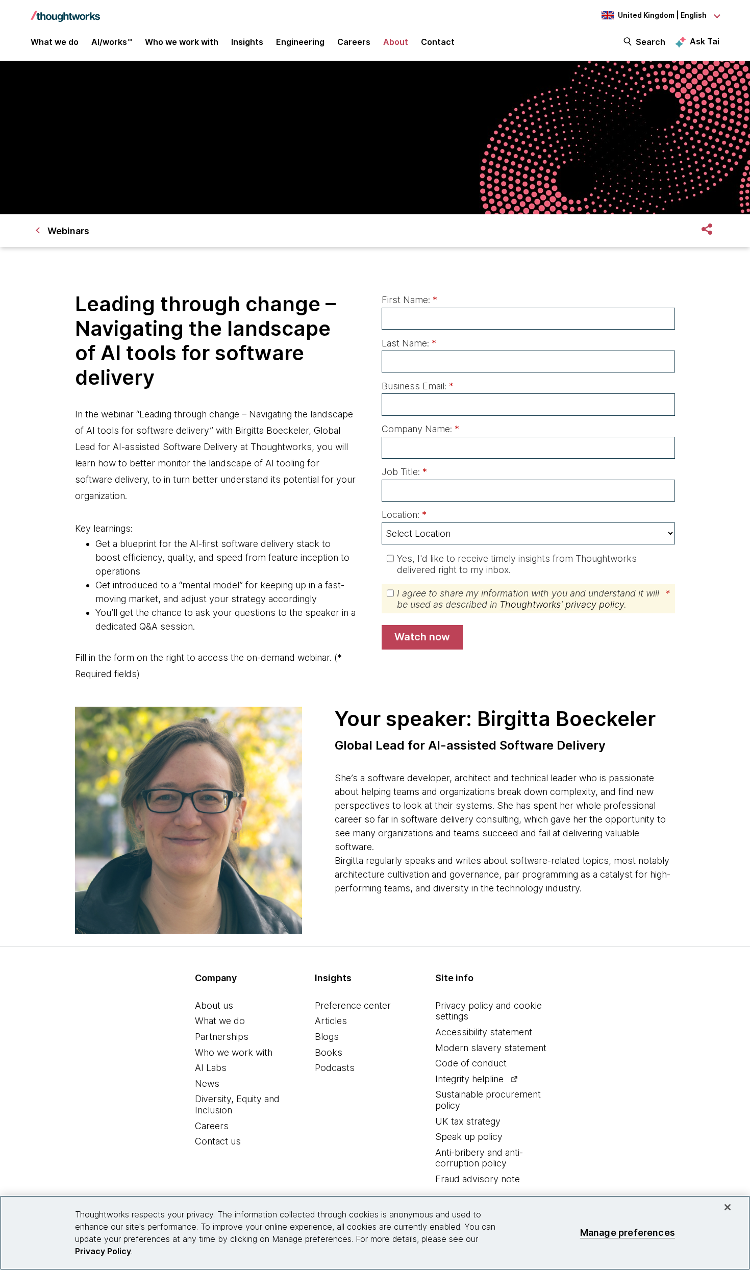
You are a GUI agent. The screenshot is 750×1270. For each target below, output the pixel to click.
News (207, 1083)
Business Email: (418, 386)
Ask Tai (704, 41)
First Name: (409, 299)
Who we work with (233, 1052)
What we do (220, 1020)
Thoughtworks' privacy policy (561, 604)
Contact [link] (438, 42)
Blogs (327, 1036)
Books (328, 1052)
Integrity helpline (469, 1079)
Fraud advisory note (477, 1179)
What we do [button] (55, 42)
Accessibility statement (483, 1032)
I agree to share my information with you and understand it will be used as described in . (533, 599)
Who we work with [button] (181, 42)
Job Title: (404, 471)
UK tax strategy (468, 1121)
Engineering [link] (300, 42)
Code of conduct (471, 1063)
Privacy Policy (103, 1251)
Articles (331, 1020)
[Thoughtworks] (65, 11)
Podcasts (335, 1067)
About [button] (395, 42)
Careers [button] (353, 42)
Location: (404, 514)
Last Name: (409, 343)
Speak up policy (469, 1136)
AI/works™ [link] (111, 42)
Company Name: (420, 429)
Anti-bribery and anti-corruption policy (479, 1158)
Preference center (353, 1005)
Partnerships (221, 1036)
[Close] (727, 1207)
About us (214, 1005)
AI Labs (211, 1067)
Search (650, 42)
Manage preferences (627, 1232)
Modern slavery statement (490, 1047)
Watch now (422, 637)
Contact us (218, 1141)
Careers (212, 1125)
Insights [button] (247, 42)
